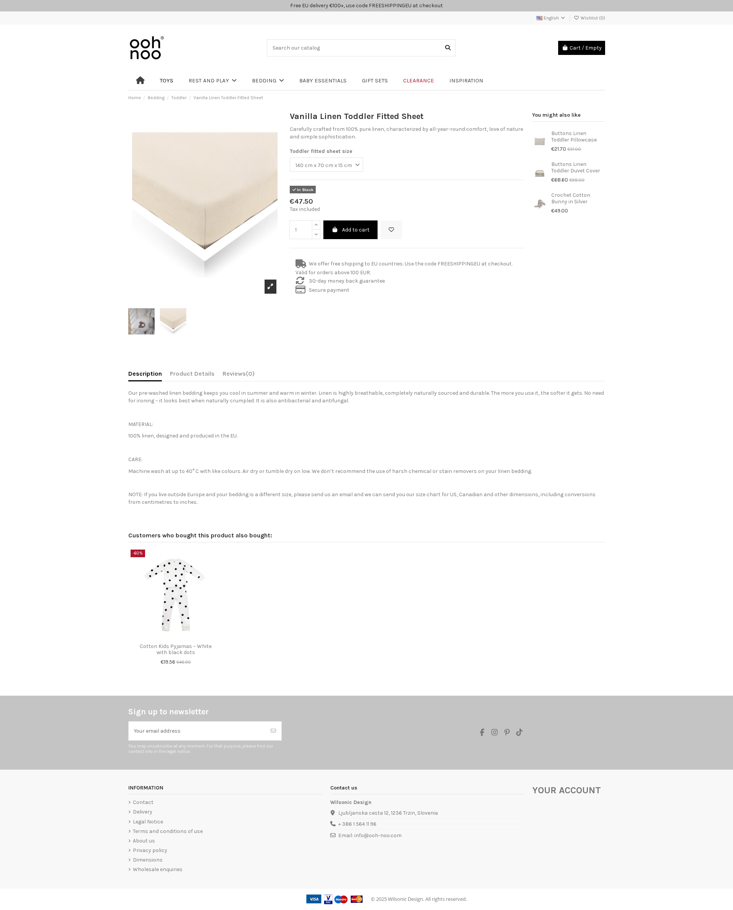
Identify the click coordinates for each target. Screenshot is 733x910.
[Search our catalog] (448, 47)
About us (144, 841)
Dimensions (148, 860)
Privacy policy (150, 850)
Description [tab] (145, 373)
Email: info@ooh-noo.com (370, 835)
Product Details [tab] (192, 373)
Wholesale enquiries (157, 869)
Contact (143, 802)
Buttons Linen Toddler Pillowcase (574, 136)
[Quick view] (181, 637)
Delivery (142, 812)
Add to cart (356, 230)
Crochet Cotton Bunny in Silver (570, 198)
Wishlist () (592, 18)
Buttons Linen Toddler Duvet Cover (575, 167)
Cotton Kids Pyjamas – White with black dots (176, 649)
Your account (566, 790)
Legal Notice (148, 821)
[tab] (239, 375)
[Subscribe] (273, 731)
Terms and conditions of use (168, 831)
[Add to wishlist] (391, 229)
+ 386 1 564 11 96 (357, 824)
